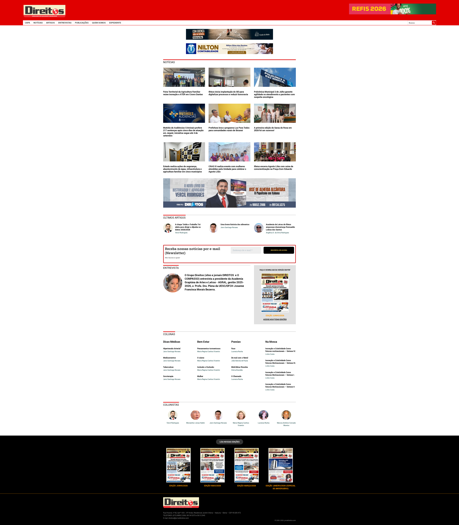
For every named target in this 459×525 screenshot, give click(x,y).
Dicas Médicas (171, 341)
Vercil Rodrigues (181, 232)
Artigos (50, 22)
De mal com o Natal (239, 357)
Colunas (169, 334)
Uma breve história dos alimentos (235, 224)
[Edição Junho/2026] (275, 292)
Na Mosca (271, 341)
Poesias (236, 341)
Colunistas (171, 404)
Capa (27, 22)
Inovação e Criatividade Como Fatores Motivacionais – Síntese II (280, 385)
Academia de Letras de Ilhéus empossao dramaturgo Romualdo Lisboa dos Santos (280, 227)
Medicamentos (169, 357)
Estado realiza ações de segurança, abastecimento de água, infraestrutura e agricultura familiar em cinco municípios (182, 169)
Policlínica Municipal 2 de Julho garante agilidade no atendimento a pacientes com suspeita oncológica (274, 94)
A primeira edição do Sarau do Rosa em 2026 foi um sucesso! (273, 129)
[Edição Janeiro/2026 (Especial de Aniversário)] (280, 465)
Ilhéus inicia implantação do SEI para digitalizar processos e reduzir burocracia (228, 93)
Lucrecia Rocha (237, 351)
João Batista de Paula (239, 361)
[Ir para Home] (44, 10)
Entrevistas (64, 22)
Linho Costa (269, 354)
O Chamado (236, 376)
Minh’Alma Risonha (239, 367)
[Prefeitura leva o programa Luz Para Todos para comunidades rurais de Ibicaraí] (229, 113)
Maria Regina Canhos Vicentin (208, 351)
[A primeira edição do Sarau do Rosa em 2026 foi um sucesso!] (275, 113)
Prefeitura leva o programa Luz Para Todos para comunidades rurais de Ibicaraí (229, 129)
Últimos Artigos (174, 217)
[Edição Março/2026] (246, 465)
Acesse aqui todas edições (275, 319)
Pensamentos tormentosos (208, 348)
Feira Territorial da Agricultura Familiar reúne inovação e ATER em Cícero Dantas (183, 93)
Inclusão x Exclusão (205, 367)
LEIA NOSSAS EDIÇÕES (230, 441)
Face (233, 348)
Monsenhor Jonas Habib (195, 423)
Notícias (38, 22)
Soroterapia (168, 376)
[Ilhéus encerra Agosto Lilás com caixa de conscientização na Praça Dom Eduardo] (275, 151)
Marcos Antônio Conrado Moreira (286, 424)
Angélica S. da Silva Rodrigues (277, 232)
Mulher (200, 376)
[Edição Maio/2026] (212, 465)
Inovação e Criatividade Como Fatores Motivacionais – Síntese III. (280, 361)
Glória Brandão (237, 370)
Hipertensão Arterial (171, 348)
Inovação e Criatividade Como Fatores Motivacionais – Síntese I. (280, 373)
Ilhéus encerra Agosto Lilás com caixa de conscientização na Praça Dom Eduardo (273, 167)
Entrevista (171, 267)
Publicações (82, 22)
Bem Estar (203, 341)
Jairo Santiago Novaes (229, 227)
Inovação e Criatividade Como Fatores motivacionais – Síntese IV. (280, 349)
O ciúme (200, 357)
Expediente (115, 22)
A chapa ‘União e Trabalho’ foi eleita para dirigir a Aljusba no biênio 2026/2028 (188, 227)
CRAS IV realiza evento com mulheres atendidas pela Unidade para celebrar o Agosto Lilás (227, 169)
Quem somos (99, 22)
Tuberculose (168, 367)
